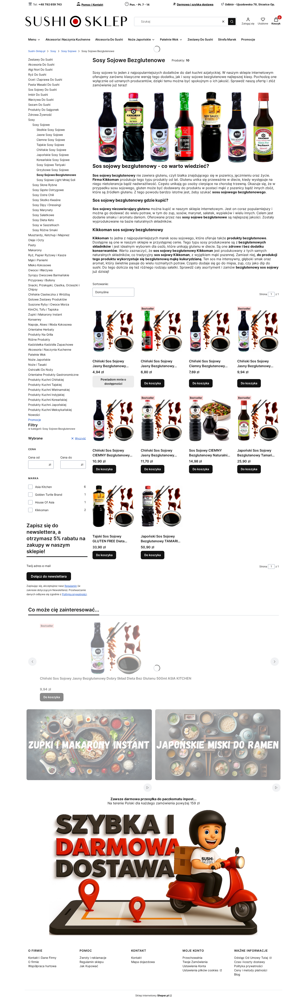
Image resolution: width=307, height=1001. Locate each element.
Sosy (53, 51)
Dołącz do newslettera (49, 576)
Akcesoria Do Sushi (41, 64)
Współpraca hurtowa (42, 966)
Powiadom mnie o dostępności (113, 381)
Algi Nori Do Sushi (40, 69)
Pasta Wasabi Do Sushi (43, 84)
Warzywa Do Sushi (40, 99)
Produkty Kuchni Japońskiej (47, 404)
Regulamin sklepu (92, 962)
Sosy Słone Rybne (44, 185)
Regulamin (71, 585)
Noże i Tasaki (37, 364)
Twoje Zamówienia (195, 962)
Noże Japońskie (39, 359)
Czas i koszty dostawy (249, 962)
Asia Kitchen (43, 487)
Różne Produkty (39, 339)
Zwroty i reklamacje (93, 957)
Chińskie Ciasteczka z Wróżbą (49, 294)
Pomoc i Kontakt (92, 4)
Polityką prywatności (74, 594)
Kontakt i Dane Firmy (42, 957)
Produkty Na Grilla (40, 334)
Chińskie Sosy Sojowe (51, 150)
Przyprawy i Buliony (41, 280)
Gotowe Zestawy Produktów (47, 299)
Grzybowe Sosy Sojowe (53, 170)
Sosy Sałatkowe (43, 215)
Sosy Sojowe (68, 51)
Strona (263, 294)
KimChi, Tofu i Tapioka (43, 309)
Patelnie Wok (37, 354)
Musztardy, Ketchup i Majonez (49, 235)
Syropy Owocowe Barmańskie (48, 275)
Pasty (32, 245)
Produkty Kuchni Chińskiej (46, 379)
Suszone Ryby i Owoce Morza (48, 304)
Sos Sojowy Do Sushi (42, 89)
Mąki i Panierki (38, 260)
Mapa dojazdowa (143, 962)
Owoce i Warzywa (40, 270)
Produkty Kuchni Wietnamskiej (49, 389)
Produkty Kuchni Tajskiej (45, 384)
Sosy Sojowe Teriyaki (51, 165)
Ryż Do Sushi (37, 74)
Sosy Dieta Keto (43, 220)
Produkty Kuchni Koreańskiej (47, 399)
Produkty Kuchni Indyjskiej (46, 394)
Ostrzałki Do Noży (40, 369)
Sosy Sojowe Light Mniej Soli (56, 180)
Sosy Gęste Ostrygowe (48, 190)
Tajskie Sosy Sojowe (50, 144)
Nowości (34, 414)
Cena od (34, 457)
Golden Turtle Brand (48, 494)
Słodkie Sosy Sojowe (51, 129)
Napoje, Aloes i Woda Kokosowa (50, 324)
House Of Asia (44, 502)
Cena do (66, 457)
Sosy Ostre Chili (43, 195)
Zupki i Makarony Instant (45, 314)
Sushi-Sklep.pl (36, 51)
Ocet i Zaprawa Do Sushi (45, 79)
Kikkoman (41, 510)
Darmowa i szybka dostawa (195, 4)
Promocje (34, 420)
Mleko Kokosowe (39, 265)
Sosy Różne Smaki (45, 230)
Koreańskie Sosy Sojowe (53, 160)
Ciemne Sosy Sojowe (51, 139)
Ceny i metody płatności (250, 970)
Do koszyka (152, 383)
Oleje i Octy (36, 240)
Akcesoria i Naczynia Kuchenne (49, 349)
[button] (232, 21)
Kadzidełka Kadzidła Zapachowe (50, 344)
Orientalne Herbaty (41, 329)
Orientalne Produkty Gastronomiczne (53, 374)
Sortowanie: (101, 284)
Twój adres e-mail (39, 566)
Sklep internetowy (152, 995)
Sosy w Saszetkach (45, 225)
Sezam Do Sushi (39, 104)
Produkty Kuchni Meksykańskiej (50, 409)
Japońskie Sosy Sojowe (53, 155)
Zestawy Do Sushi (40, 59)
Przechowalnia (192, 957)
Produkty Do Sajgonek (43, 109)
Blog (237, 974)
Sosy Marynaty (42, 210)
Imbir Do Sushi (38, 94)
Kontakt (136, 957)
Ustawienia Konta (194, 966)
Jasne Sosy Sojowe (50, 134)
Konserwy (34, 319)
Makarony (35, 250)
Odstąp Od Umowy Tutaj (251, 957)
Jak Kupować (89, 966)
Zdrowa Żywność (40, 114)
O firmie (33, 962)
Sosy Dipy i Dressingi (46, 205)
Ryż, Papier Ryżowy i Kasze (47, 255)
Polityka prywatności (248, 966)
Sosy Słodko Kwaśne (46, 200)
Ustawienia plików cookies (201, 970)
